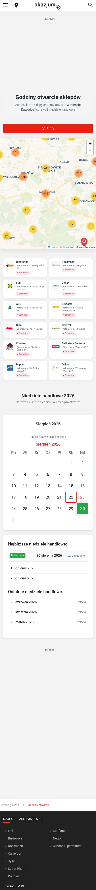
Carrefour (14, 853)
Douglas (13, 876)
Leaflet (54, 247)
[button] (33, 229)
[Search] (90, 5)
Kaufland (59, 831)
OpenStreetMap (72, 247)
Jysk (11, 861)
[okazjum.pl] (48, 6)
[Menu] (5, 5)
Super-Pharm (17, 868)
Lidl (10, 831)
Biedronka (15, 838)
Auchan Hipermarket (67, 846)
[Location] (16, 5)
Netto (57, 838)
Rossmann (15, 846)
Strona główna (10, 805)
